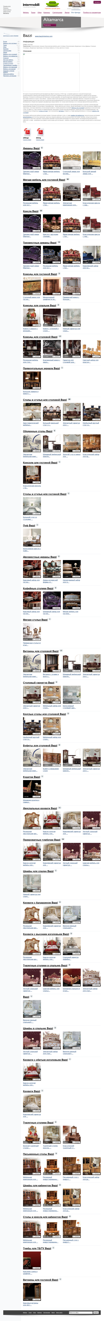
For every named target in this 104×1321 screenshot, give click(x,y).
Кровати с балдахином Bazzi (40, 902)
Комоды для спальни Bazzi (39, 305)
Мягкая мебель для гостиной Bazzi (44, 179)
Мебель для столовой (10, 54)
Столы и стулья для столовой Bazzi (45, 399)
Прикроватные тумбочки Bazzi (41, 839)
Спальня (6, 58)
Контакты (97, 2)
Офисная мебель (8, 74)
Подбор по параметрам (92, 12)
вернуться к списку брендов (10, 35)
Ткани (33, 12)
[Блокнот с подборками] (76, 7)
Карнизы (46, 12)
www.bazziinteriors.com (43, 36)
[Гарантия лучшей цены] (52, 7)
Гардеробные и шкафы (10, 65)
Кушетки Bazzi (31, 777)
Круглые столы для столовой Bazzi (44, 714)
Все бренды (75, 12)
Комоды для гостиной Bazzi (40, 274)
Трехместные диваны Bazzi (39, 242)
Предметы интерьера (9, 76)
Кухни (5, 41)
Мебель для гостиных (10, 43)
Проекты (5, 8)
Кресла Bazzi (30, 211)
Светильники (57, 12)
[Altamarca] (49, 25)
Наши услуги (7, 11)
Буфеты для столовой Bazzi (40, 745)
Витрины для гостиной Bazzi (40, 1279)
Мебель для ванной (9, 69)
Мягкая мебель (8, 61)
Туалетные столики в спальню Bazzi (45, 965)
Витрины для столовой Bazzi (41, 651)
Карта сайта (59, 1312)
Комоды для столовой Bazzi (40, 336)
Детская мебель (8, 60)
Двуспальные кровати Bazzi (40, 808)
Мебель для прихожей (10, 67)
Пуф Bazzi (29, 525)
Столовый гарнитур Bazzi (38, 682)
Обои (40, 12)
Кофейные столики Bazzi (38, 588)
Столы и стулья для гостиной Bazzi (44, 494)
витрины (61, 111)
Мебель (26, 12)
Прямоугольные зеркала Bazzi (41, 368)
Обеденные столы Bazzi (37, 431)
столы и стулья (43, 111)
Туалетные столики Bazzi (38, 1122)
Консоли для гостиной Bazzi (40, 462)
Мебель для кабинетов (10, 56)
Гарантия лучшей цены (52, 8)
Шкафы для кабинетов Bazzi (40, 1185)
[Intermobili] (31, 4)
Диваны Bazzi (31, 148)
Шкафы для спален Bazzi (38, 871)
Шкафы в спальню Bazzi (38, 1028)
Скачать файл (27, 140)
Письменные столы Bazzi (38, 1154)
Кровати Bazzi (31, 1091)
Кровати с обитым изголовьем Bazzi (45, 1059)
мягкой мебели (27, 117)
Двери (67, 12)
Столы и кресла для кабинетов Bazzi (45, 1217)
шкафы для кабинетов (77, 115)
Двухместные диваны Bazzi (40, 557)
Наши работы (7, 9)
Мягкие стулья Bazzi (35, 619)
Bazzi (26, 996)
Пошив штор (7, 6)
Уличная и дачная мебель (8, 71)
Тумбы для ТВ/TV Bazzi (37, 1248)
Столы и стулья (8, 63)
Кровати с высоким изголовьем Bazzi (46, 934)
